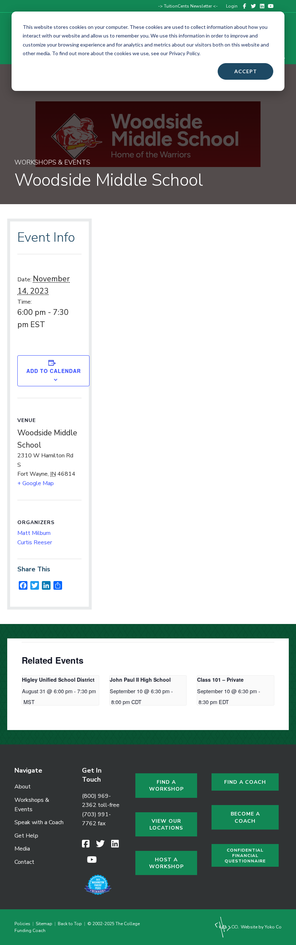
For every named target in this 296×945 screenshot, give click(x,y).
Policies (23, 924)
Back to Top (70, 924)
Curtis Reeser (34, 542)
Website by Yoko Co (261, 927)
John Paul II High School (140, 679)
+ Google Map (35, 483)
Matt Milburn (34, 533)
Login (232, 6)
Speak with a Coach (39, 822)
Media (22, 849)
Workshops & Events (31, 804)
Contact (24, 862)
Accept (245, 71)
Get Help (26, 836)
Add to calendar (53, 371)
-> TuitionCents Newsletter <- (188, 6)
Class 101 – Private (220, 679)
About (22, 787)
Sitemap (44, 924)
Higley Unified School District (58, 679)
